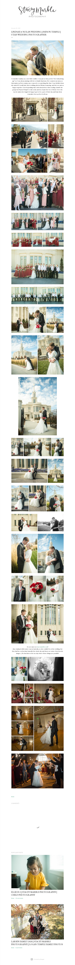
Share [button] (12, 796)
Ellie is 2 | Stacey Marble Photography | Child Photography (34, 893)
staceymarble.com (42, 647)
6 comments (19, 947)
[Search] (63, 5)
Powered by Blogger (39, 959)
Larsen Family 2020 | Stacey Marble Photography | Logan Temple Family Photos (37, 943)
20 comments (19, 898)
